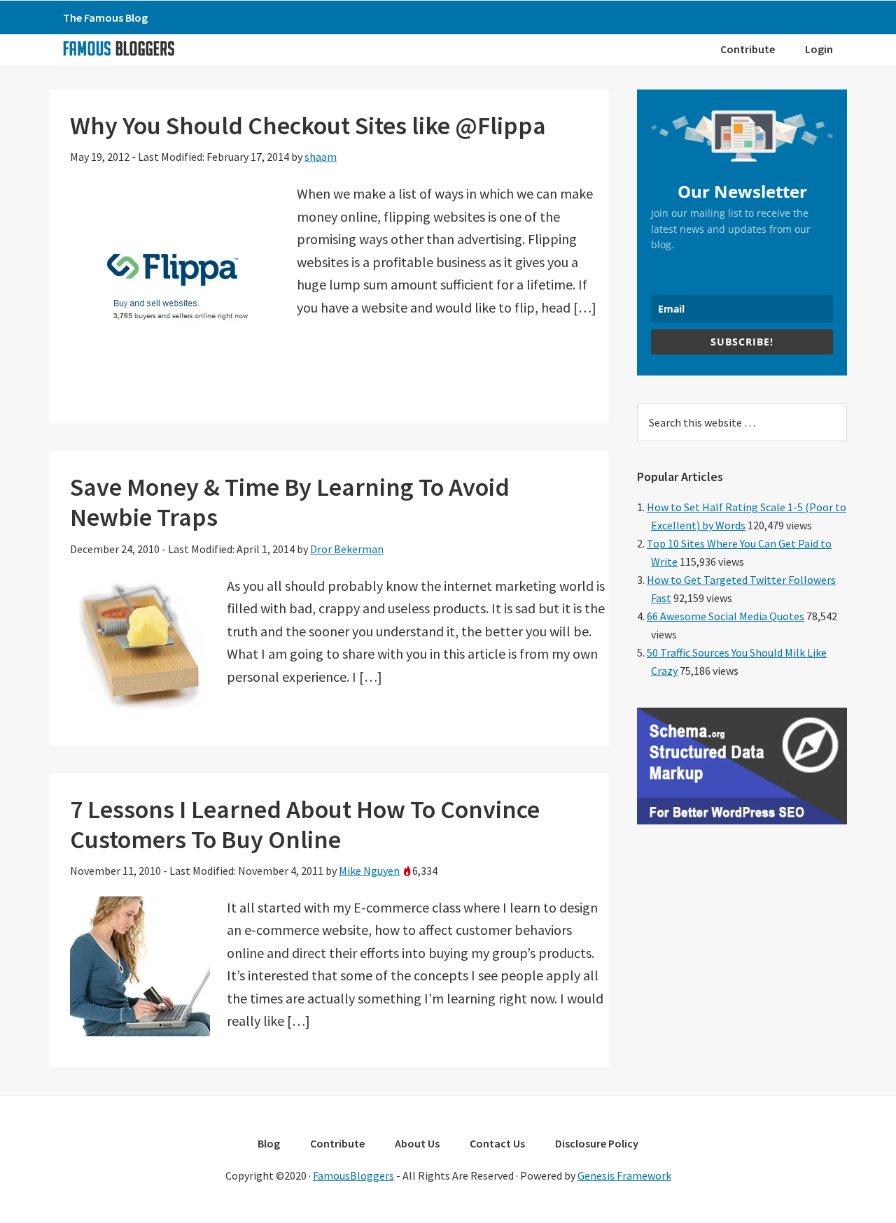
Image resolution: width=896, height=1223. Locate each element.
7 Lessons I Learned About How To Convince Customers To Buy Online (305, 824)
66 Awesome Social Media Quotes (725, 616)
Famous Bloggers (118, 48)
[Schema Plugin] (742, 820)
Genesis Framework (624, 1175)
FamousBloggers (353, 1175)
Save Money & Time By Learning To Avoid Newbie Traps (290, 502)
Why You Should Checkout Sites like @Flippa (308, 125)
